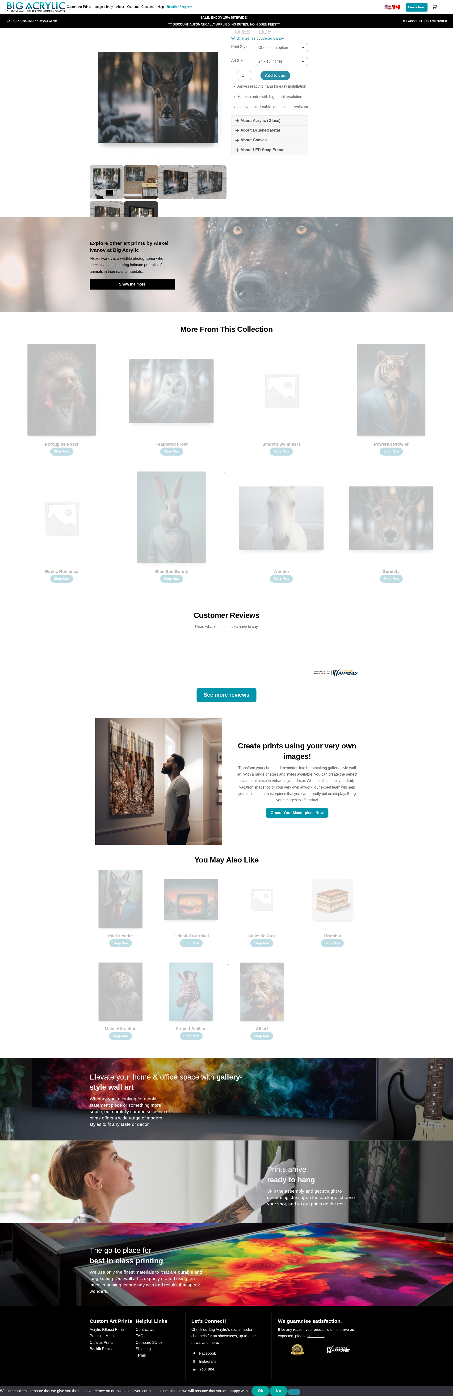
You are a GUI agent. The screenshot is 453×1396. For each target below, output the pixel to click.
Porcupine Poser (62, 444)
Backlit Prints (101, 1349)
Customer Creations (140, 7)
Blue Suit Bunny (171, 571)
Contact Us (145, 1330)
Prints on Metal (102, 1336)
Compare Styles (149, 1343)
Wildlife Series (243, 38)
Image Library (103, 7)
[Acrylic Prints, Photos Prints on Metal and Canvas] (36, 7)
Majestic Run (262, 936)
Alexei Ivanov (272, 38)
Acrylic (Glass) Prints (107, 1330)
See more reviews (226, 695)
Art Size (237, 61)
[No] (294, 1392)
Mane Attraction (121, 1028)
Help (161, 7)
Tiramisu (332, 936)
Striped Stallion (191, 1028)
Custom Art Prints (79, 7)
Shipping (143, 1349)
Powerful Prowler (391, 444)
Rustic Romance (61, 571)
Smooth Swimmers (281, 444)
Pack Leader (120, 936)
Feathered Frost (171, 444)
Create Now (416, 7)
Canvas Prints (101, 1343)
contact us (315, 1336)
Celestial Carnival (191, 936)
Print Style (239, 47)
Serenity (391, 571)
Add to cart (275, 75)
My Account (412, 21)
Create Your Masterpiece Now (297, 813)
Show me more (132, 284)
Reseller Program (179, 7)
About (120, 7)
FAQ (139, 1336)
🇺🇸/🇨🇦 (392, 7)
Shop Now (62, 451)
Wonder (281, 571)
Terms (141, 1355)
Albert (262, 1028)
